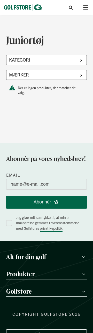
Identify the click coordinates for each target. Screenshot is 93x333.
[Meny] (85, 7)
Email (13, 174)
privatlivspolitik (51, 228)
